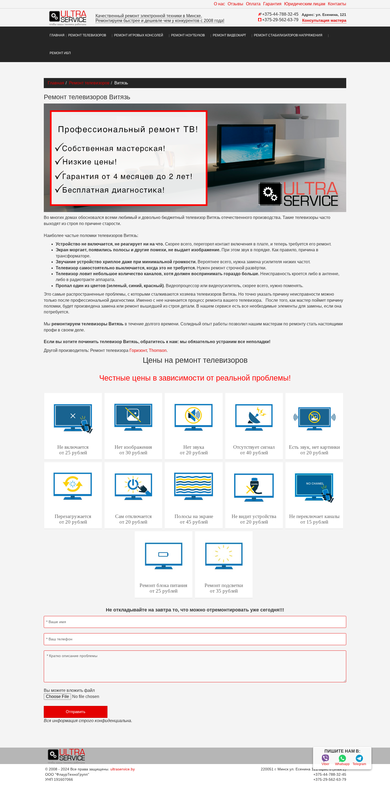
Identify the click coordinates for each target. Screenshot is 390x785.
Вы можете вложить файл (69, 690)
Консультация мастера (324, 20)
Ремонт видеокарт (229, 35)
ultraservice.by (122, 769)
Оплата (253, 4)
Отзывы (235, 4)
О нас (219, 4)
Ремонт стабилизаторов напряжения (288, 35)
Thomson (158, 350)
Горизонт (138, 350)
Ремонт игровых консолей (138, 35)
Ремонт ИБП (60, 53)
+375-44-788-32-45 (280, 14)
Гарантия (272, 4)
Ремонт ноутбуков (188, 35)
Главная (57, 35)
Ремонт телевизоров (87, 35)
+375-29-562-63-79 (280, 20)
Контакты (337, 4)
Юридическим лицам (304, 4)
